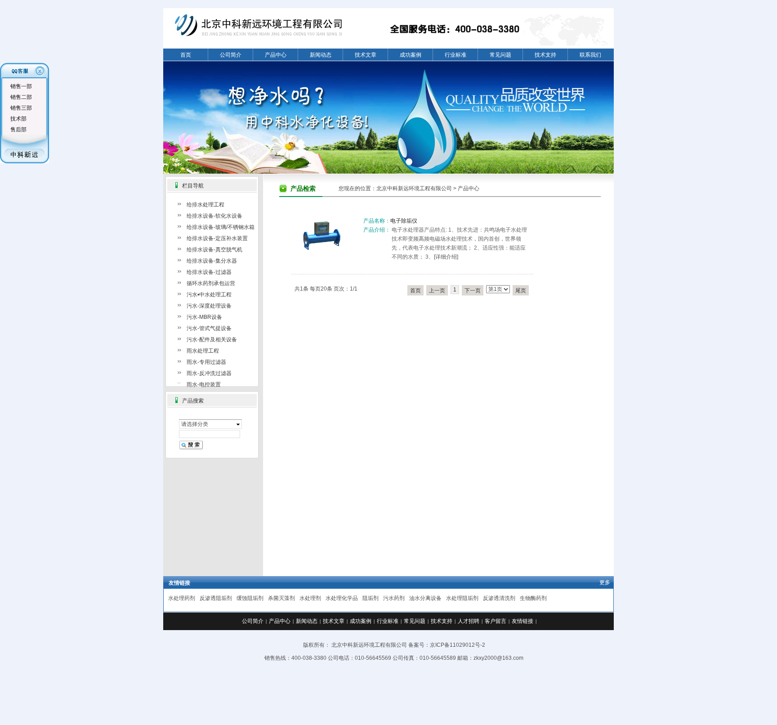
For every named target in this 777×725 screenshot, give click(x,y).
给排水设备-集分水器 (212, 261)
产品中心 (275, 55)
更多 (604, 582)
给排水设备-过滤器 (209, 272)
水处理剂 (310, 598)
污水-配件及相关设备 (212, 339)
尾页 (520, 290)
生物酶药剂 (533, 598)
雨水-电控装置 (204, 384)
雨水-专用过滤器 (206, 362)
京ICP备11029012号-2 (457, 645)
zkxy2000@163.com (498, 658)
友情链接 (522, 621)
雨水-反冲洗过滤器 (209, 373)
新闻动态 (320, 55)
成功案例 (410, 55)
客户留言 (495, 621)
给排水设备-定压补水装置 (217, 238)
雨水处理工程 (203, 351)
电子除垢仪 (403, 221)
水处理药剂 (181, 598)
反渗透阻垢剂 (216, 598)
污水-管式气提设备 (209, 328)
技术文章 (365, 55)
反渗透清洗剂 (499, 598)
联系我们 (590, 55)
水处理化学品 (342, 598)
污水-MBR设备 (204, 317)
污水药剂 (394, 598)
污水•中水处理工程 (209, 294)
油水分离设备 (425, 598)
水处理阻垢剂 (462, 598)
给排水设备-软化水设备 (214, 216)
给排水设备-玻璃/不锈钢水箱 (221, 227)
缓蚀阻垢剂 (250, 598)
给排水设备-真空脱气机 (214, 249)
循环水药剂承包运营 (211, 283)
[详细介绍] (446, 257)
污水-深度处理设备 (209, 306)
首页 (185, 55)
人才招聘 (468, 621)
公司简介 (230, 55)
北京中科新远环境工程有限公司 (414, 188)
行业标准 (455, 55)
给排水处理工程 (205, 204)
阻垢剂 (370, 598)
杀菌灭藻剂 (281, 598)
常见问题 (500, 55)
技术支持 (545, 55)
